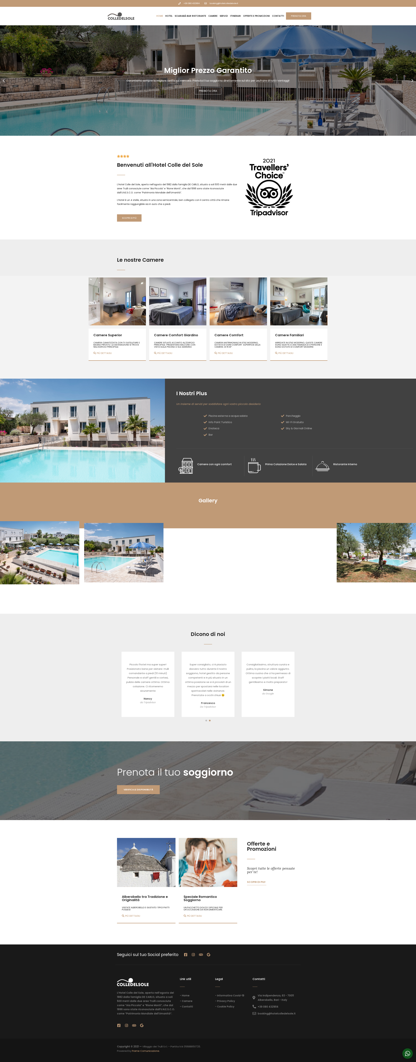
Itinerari (235, 16)
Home (159, 16)
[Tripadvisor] (201, 954)
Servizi (224, 16)
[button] (4, 80)
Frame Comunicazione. (146, 1051)
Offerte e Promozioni (256, 16)
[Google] (208, 954)
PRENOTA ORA (208, 92)
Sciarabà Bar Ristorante (190, 16)
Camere (212, 16)
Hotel (168, 16)
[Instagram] (193, 954)
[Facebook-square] (186, 954)
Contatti (278, 16)
